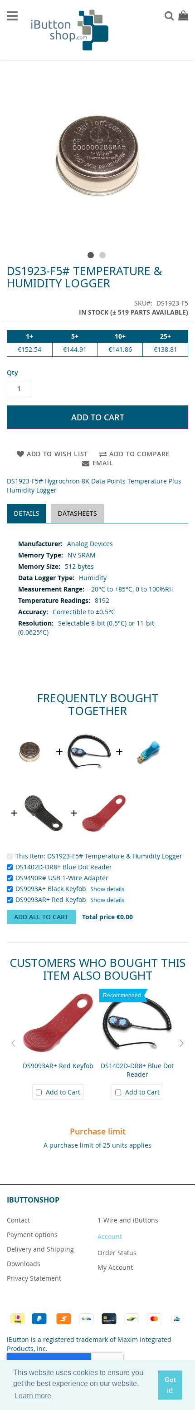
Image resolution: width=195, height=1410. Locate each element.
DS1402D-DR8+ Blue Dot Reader (63, 867)
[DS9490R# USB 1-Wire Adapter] (149, 728)
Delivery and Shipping (40, 1249)
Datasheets (77, 513)
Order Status (117, 1252)
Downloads (23, 1263)
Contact (18, 1220)
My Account (115, 1267)
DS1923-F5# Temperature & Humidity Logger (114, 856)
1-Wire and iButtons (128, 1220)
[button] (92, 253)
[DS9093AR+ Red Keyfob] (104, 789)
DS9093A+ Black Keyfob (50, 888)
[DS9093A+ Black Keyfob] (44, 789)
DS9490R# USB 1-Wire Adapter (61, 877)
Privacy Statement (34, 1278)
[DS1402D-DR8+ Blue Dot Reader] (89, 728)
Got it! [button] (170, 1385)
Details (26, 513)
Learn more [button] (33, 1396)
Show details (107, 889)
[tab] (26, 513)
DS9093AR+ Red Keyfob (50, 899)
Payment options (32, 1234)
